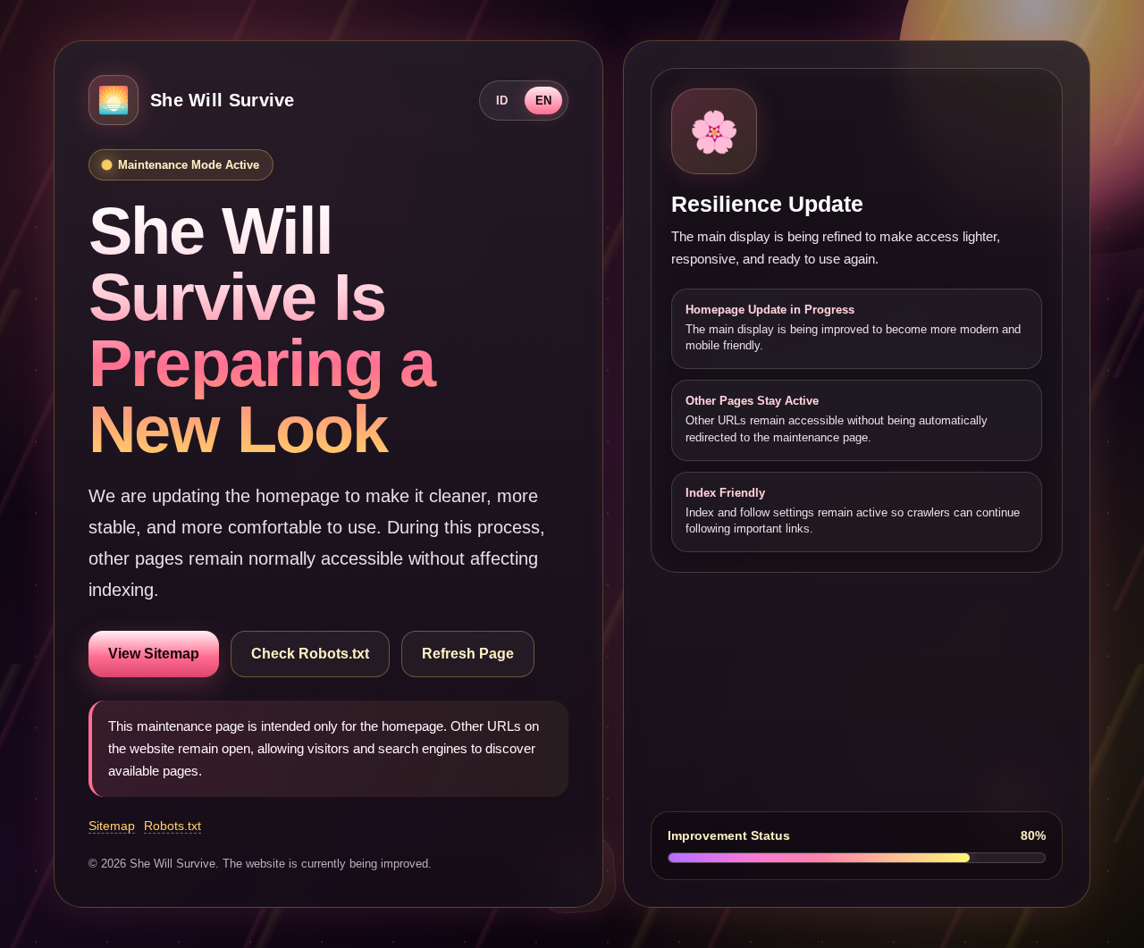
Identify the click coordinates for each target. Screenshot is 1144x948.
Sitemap (111, 825)
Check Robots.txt (310, 653)
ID (502, 100)
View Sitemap (153, 653)
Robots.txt (172, 825)
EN (543, 100)
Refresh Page (468, 653)
